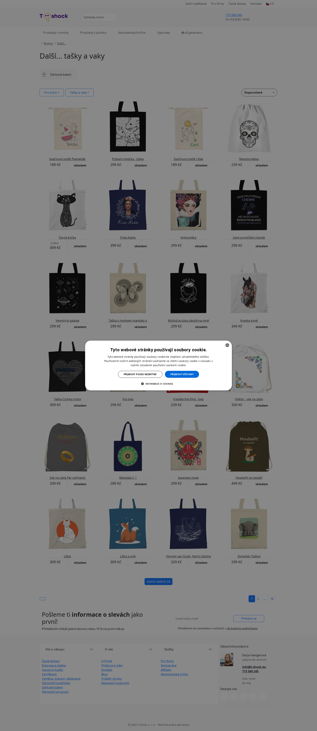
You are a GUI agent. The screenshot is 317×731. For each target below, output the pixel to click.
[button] (158, 384)
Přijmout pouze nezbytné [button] (140, 374)
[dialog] (158, 365)
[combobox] (227, 345)
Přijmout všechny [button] (182, 374)
